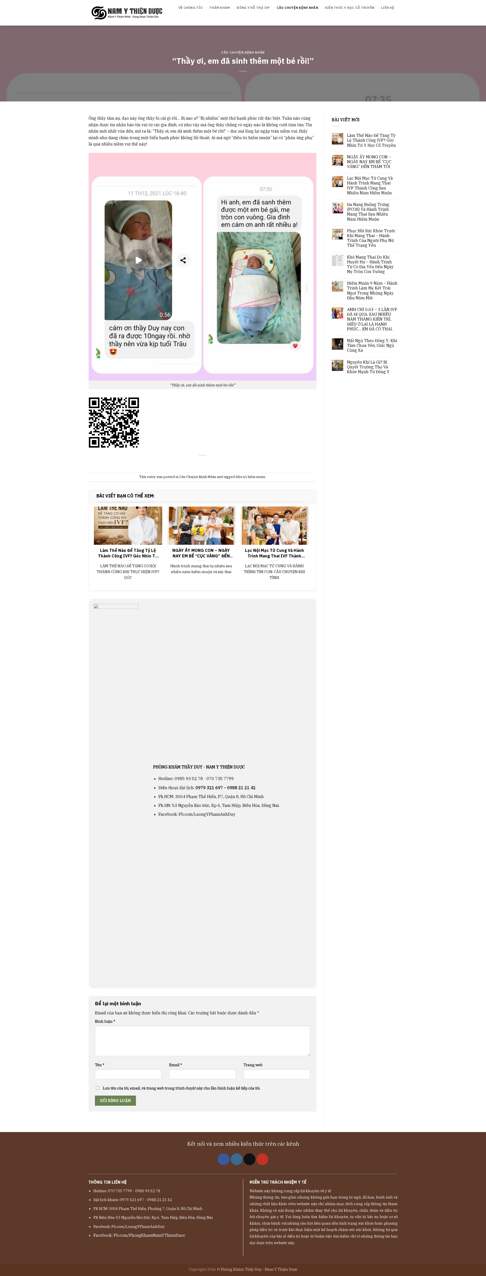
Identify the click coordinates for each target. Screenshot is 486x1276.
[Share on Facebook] (190, 463)
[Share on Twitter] (196, 463)
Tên (99, 1064)
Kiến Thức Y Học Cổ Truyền (349, 8)
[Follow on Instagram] (236, 1159)
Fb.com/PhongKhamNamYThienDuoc (149, 1235)
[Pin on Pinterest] (209, 463)
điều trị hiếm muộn (250, 477)
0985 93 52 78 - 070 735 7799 (204, 778)
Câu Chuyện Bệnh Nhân (297, 8)
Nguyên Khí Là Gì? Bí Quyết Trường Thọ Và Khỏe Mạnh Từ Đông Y (368, 367)
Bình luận (105, 1021)
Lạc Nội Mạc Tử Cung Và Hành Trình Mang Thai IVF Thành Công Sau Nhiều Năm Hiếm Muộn (370, 185)
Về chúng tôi (190, 8)
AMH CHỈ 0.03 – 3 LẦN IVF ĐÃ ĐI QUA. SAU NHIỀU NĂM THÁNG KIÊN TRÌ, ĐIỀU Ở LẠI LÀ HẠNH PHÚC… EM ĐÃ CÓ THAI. (372, 319)
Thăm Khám (219, 8)
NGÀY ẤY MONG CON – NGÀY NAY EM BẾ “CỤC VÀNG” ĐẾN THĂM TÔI (369, 162)
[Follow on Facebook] (224, 1159)
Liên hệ (387, 8)
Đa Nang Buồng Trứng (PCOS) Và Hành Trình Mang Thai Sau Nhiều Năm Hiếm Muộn (368, 212)
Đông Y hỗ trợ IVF (253, 8)
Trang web (253, 1064)
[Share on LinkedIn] (215, 463)
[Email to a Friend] (202, 463)
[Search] (395, 17)
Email (175, 1064)
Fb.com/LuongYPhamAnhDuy (207, 814)
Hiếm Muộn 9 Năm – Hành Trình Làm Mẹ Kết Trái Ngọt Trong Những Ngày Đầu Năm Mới (372, 290)
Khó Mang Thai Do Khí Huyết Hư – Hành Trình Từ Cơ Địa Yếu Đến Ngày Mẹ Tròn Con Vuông (370, 264)
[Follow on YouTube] (262, 1159)
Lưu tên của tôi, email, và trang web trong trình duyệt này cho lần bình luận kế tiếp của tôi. (181, 1088)
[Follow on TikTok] (249, 1159)
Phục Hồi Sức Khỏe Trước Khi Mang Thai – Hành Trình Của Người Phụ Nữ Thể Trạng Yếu (371, 238)
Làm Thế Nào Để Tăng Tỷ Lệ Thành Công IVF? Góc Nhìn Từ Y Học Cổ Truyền (371, 140)
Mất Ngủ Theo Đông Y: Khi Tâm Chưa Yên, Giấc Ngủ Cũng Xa (372, 345)
